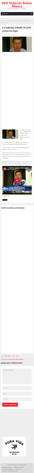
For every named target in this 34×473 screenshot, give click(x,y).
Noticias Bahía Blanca (11, 20)
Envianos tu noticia (19, 467)
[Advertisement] (17, 72)
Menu (4, 13)
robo (13, 356)
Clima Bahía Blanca (6, 467)
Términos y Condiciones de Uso (10, 471)
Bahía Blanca (7, 356)
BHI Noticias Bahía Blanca (17, 4)
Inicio (4, 20)
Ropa (17, 356)
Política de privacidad (7, 469)
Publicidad (18, 469)
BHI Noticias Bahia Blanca (15, 359)
